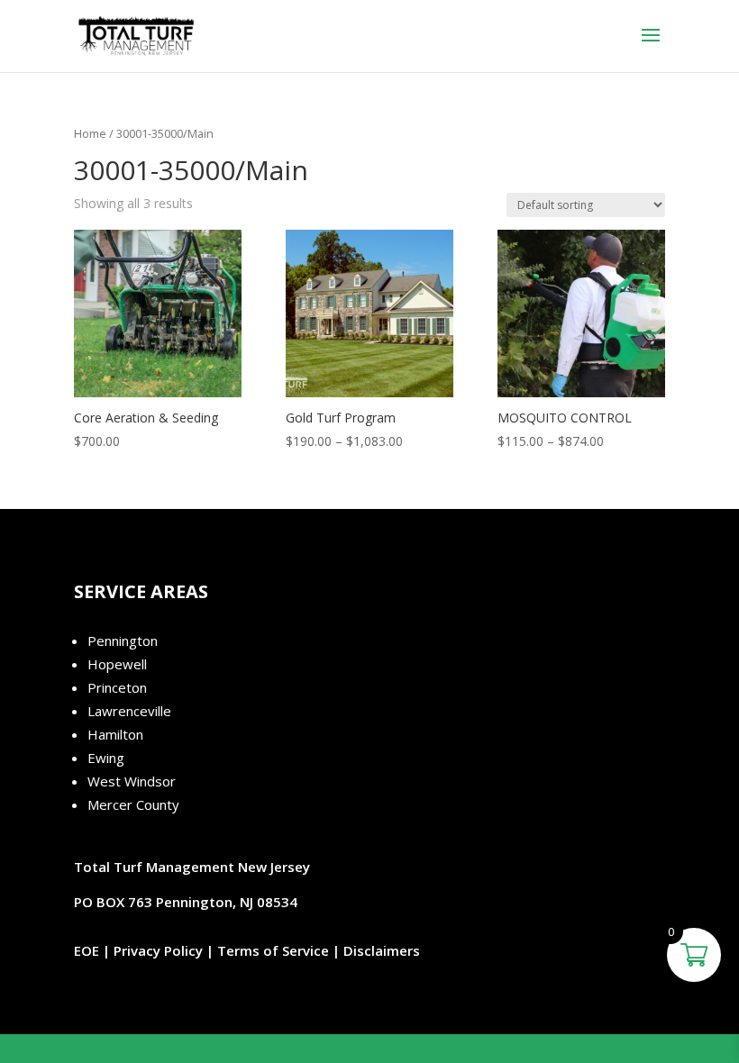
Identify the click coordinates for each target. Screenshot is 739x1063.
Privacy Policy (158, 950)
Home (90, 133)
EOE (86, 950)
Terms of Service (273, 950)
